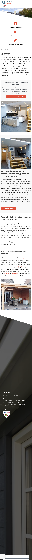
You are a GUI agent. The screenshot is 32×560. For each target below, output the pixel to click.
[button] (29, 2)
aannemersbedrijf (19, 259)
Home (2, 49)
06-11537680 (14, 273)
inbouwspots (4, 186)
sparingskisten (22, 266)
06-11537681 (7, 273)
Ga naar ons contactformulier (16, 96)
